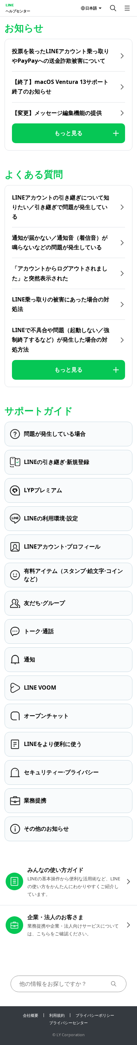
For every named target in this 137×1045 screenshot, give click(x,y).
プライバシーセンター (68, 1022)
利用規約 (57, 1015)
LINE (10, 4)
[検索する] (113, 8)
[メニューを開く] (127, 8)
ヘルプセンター (18, 10)
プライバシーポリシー (95, 1015)
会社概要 (30, 1015)
